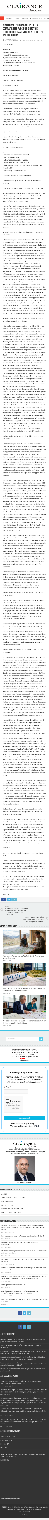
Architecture (40, 1454)
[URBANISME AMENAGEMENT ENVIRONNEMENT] (24, 7)
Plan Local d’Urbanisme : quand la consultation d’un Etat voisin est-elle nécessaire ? (24, 989)
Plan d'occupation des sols (13, 41)
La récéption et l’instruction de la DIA (13, 1285)
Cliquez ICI (24, 1060)
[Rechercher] (41, 1039)
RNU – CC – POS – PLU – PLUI (11, 1212)
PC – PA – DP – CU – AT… (9, 1205)
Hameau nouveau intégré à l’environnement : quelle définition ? (22, 1236)
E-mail (7, 1087)
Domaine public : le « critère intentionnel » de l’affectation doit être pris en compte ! (33, 918)
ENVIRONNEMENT (7, 1201)
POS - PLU (40, 41)
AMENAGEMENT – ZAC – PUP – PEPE (13, 1198)
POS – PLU (3, 1448)
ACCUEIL (4, 1194)
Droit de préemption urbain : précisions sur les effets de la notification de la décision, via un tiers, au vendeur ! (23, 1391)
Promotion (12, 1454)
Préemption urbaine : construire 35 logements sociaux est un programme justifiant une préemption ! (16, 910)
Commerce (4, 1456)
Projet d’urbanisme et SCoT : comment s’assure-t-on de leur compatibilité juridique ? (24, 1022)
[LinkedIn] (29, 1313)
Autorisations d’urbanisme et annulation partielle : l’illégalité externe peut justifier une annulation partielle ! (23, 1411)
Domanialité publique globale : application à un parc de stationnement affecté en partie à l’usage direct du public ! (23, 1421)
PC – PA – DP (4, 1444)
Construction (21, 1454)
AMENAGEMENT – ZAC (8, 1436)
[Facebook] (20, 1313)
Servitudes (12, 1456)
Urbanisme (30, 1454)
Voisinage (3, 1454)
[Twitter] (24, 1313)
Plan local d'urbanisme (29, 41)
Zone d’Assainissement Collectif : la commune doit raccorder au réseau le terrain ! (21, 1382)
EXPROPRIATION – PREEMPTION (12, 1209)
